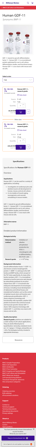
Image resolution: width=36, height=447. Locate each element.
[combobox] (18, 79)
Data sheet (22, 95)
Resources (18, 340)
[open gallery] (18, 39)
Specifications (18, 161)
